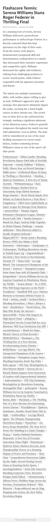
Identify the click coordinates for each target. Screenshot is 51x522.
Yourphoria (9, 291)
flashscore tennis (10, 27)
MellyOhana (9, 349)
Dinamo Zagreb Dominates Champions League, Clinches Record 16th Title (24, 214)
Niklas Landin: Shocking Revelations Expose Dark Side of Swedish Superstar (25, 160)
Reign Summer (11, 195)
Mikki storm (9, 172)
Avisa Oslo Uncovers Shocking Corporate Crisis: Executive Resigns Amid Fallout (25, 472)
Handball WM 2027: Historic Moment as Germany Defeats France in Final (25, 295)
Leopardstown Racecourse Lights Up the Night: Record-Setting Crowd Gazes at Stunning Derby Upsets (24, 461)
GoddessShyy (19, 415)
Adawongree (23, 245)
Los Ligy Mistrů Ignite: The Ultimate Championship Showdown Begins (23, 419)
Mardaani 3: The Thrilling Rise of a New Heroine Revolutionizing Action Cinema (21, 342)
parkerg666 (31, 388)
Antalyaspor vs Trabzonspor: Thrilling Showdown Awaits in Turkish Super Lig (26, 249)
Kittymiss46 (36, 442)
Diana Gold (24, 260)
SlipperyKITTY (11, 237)
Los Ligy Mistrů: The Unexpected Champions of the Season (26, 264)
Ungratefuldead (35, 253)
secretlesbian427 (11, 330)
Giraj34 (6, 434)
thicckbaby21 (17, 307)
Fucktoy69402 (10, 156)
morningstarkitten (12, 468)
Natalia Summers (33, 218)
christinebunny (36, 476)
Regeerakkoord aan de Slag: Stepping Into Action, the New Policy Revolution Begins (24, 492)
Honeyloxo (31, 422)
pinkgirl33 (30, 318)
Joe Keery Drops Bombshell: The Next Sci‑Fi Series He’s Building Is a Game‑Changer (25, 426)
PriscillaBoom (28, 407)
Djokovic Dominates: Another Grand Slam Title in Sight (25, 411)
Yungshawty (9, 202)
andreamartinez (13, 380)
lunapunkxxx (9, 276)
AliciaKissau (9, 357)
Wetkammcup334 (24, 183)
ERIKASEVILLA (11, 338)
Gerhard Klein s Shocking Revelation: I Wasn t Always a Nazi (24, 303)
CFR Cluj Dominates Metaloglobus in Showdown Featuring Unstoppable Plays (24, 384)
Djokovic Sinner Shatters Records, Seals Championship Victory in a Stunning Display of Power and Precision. (24, 449)
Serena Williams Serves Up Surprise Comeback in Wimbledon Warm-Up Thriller (25, 280)
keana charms (25, 283)
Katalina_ (39, 175)
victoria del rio (34, 368)
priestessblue (11, 210)
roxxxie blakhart (24, 164)
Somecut (17, 268)
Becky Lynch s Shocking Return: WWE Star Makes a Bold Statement (25, 241)
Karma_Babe (9, 399)
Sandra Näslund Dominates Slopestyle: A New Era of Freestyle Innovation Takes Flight (23, 438)
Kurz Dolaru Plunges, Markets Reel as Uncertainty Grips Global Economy (22, 187)
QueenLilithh (10, 314)
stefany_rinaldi (19, 299)
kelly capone (9, 365)
